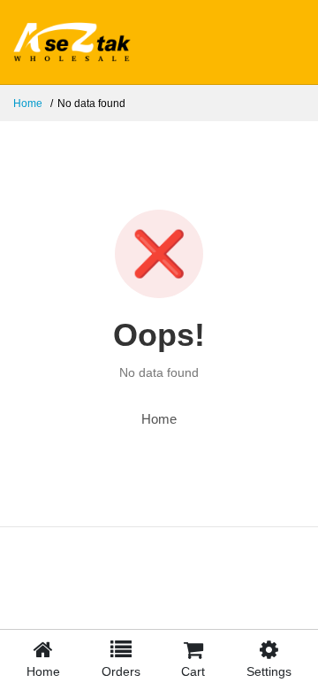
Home (27, 103)
